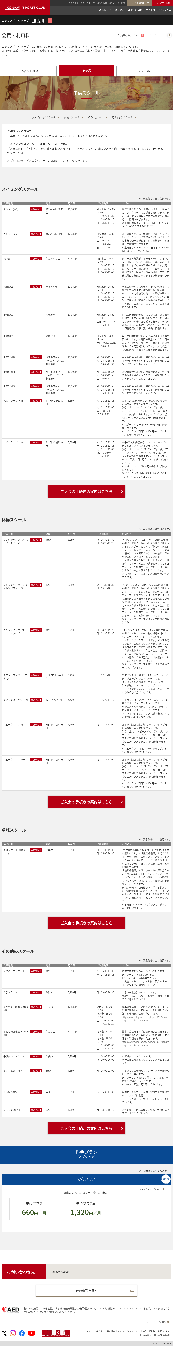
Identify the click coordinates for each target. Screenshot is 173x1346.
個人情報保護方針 (162, 1334)
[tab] (29, 71)
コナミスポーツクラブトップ (81, 3)
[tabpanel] (86, 663)
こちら (63, 161)
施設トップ (105, 10)
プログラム (165, 10)
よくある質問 (145, 1334)
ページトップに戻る (156, 1322)
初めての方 (102, 3)
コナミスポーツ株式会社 (93, 1331)
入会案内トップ (142, 3)
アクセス (150, 10)
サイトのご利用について (129, 1331)
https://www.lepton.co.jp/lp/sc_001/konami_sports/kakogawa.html (145, 1018)
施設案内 (119, 10)
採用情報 (111, 1331)
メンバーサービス (117, 3)
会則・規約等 (149, 1331)
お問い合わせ (164, 1331)
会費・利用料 (135, 10)
